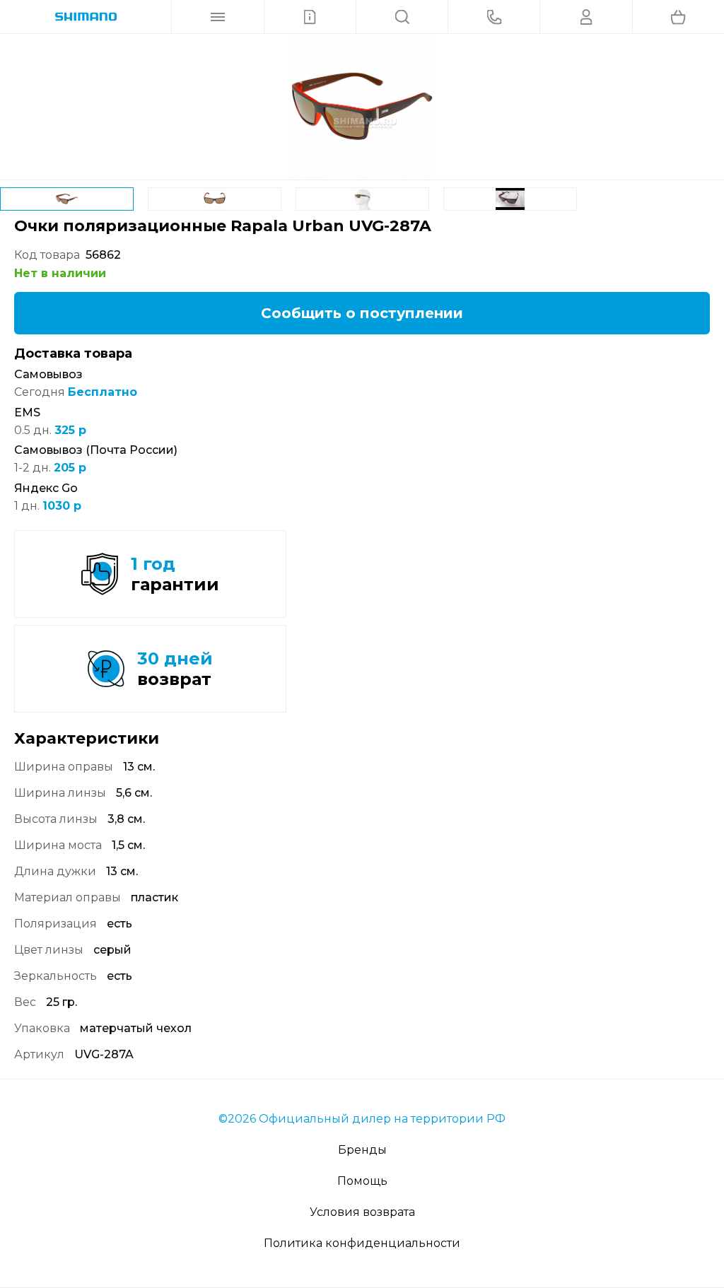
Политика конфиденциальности (362, 1243)
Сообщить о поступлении (362, 313)
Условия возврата (362, 1212)
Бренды (362, 1150)
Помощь (362, 1181)
